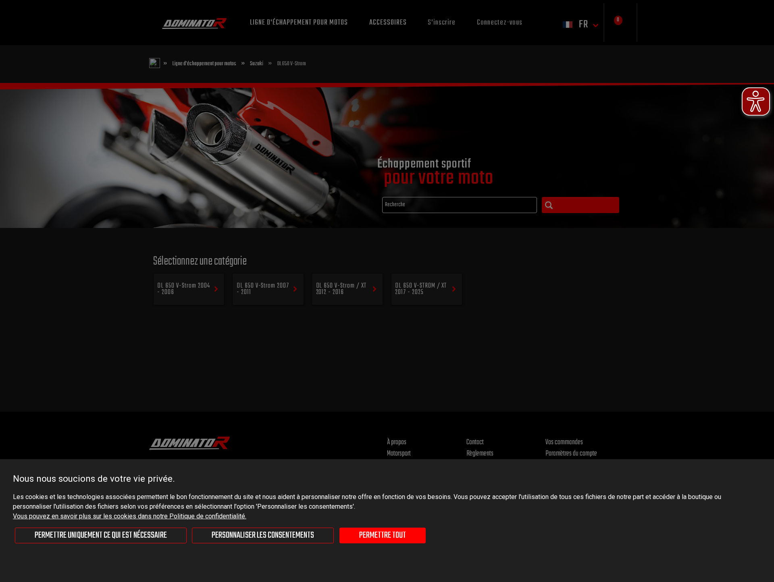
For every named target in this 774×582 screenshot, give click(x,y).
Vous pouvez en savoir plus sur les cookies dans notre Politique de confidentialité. (129, 516)
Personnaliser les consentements (263, 535)
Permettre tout (382, 535)
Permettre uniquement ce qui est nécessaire (101, 535)
